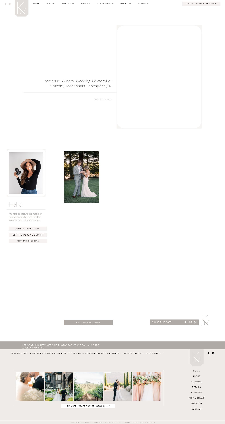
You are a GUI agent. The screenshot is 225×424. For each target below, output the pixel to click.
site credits (149, 422)
